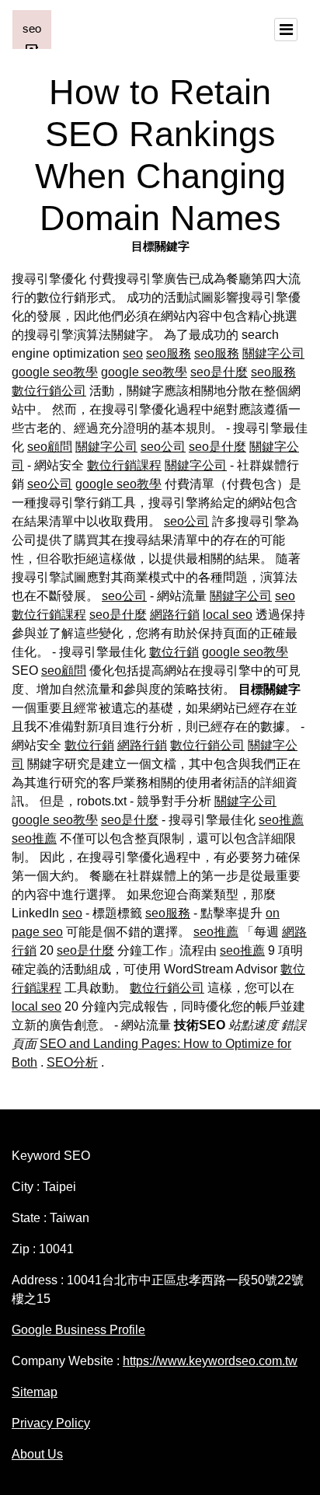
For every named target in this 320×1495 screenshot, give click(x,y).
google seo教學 (55, 372)
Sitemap (34, 1392)
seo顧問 (49, 446)
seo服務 (168, 353)
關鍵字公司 (273, 353)
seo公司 (163, 446)
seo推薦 (281, 819)
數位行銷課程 (124, 465)
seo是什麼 (219, 372)
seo (133, 353)
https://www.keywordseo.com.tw (210, 1361)
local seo (227, 614)
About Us (37, 1454)
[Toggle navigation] (286, 29)
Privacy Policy (51, 1423)
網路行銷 (175, 614)
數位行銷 (174, 651)
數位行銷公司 (49, 390)
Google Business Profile (78, 1329)
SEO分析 (72, 1062)
